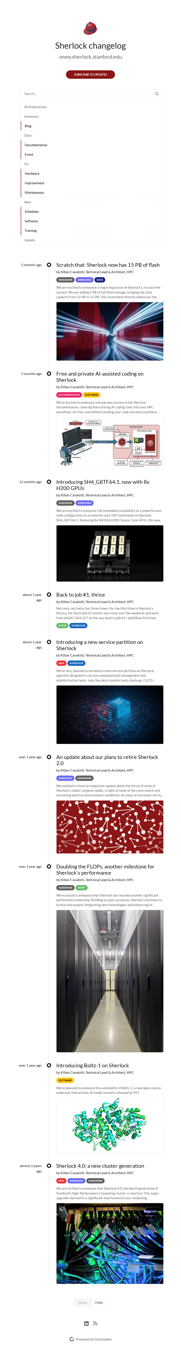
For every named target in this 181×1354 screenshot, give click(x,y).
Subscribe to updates (90, 74)
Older (99, 1302)
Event (29, 154)
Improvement (34, 183)
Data (28, 135)
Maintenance (34, 192)
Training (31, 230)
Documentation (36, 145)
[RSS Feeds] (95, 1323)
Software (31, 221)
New (27, 202)
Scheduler (32, 211)
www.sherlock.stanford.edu (90, 56)
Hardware (32, 173)
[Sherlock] (90, 29)
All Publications (35, 107)
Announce (31, 116)
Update (29, 240)
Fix (26, 164)
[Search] (157, 93)
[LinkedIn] (88, 1323)
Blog (28, 126)
